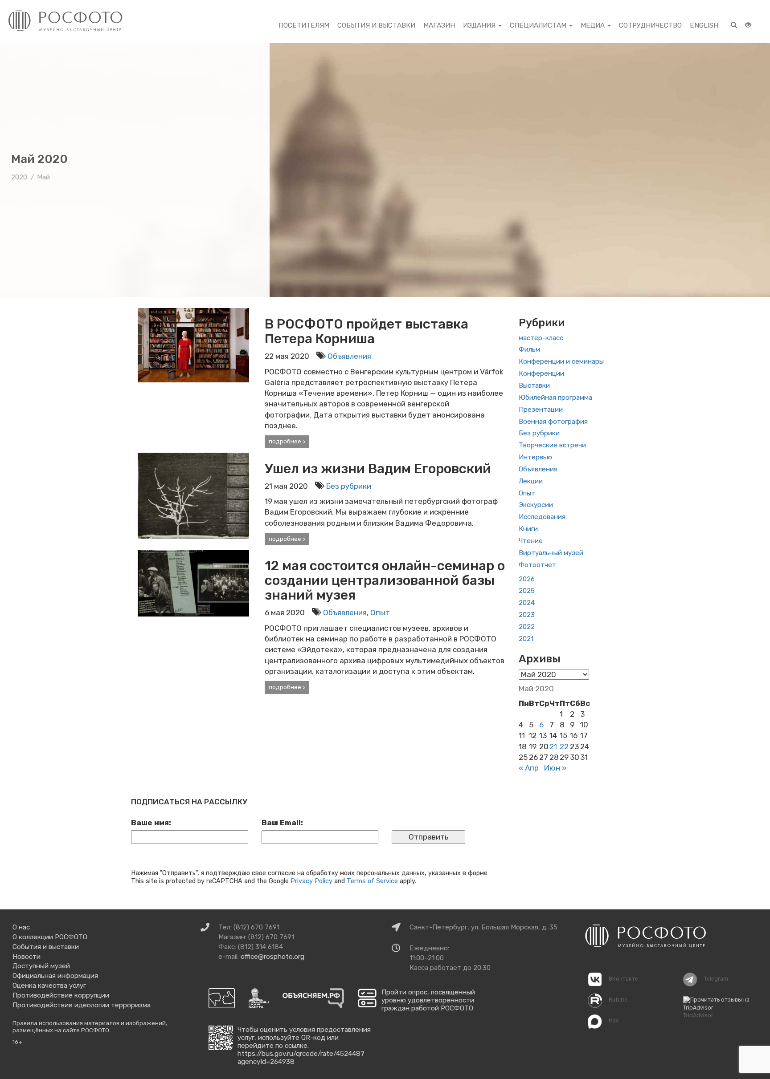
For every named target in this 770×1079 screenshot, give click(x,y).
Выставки (534, 385)
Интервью (535, 457)
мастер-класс (541, 338)
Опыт (380, 612)
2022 (527, 627)
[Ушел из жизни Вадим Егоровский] (193, 495)
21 (553, 746)
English (704, 25)
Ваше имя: (151, 822)
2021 (526, 639)
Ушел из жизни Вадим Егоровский (378, 469)
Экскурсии (536, 505)
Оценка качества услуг (49, 986)
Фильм (529, 349)
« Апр (529, 767)
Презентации (541, 410)
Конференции (541, 373)
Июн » (555, 767)
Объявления (349, 356)
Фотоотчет (537, 565)
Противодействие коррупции (60, 995)
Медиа (593, 25)
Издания (480, 25)
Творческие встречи (552, 445)
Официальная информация (55, 976)
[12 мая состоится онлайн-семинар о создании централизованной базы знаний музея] (193, 582)
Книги (528, 529)
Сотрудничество (650, 25)
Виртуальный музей (551, 553)
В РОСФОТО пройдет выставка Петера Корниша (366, 331)
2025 (527, 591)
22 (564, 746)
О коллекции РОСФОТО (49, 937)
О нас (21, 927)
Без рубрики (348, 486)
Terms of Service (372, 881)
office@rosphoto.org (272, 957)
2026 (527, 579)
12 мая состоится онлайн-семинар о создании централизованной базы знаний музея (385, 580)
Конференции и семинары (561, 361)
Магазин (439, 25)
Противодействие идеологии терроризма (81, 1005)
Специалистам (539, 25)
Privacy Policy (311, 881)
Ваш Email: (282, 822)
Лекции (531, 481)
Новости (26, 957)
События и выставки (376, 25)
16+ (17, 1041)
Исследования (542, 517)
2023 (527, 615)
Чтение (531, 541)
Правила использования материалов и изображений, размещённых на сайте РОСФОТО (89, 1027)
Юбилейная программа (555, 397)
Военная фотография (553, 422)
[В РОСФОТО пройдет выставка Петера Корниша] (193, 344)
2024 (527, 603)
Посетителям (304, 25)
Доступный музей (41, 966)
